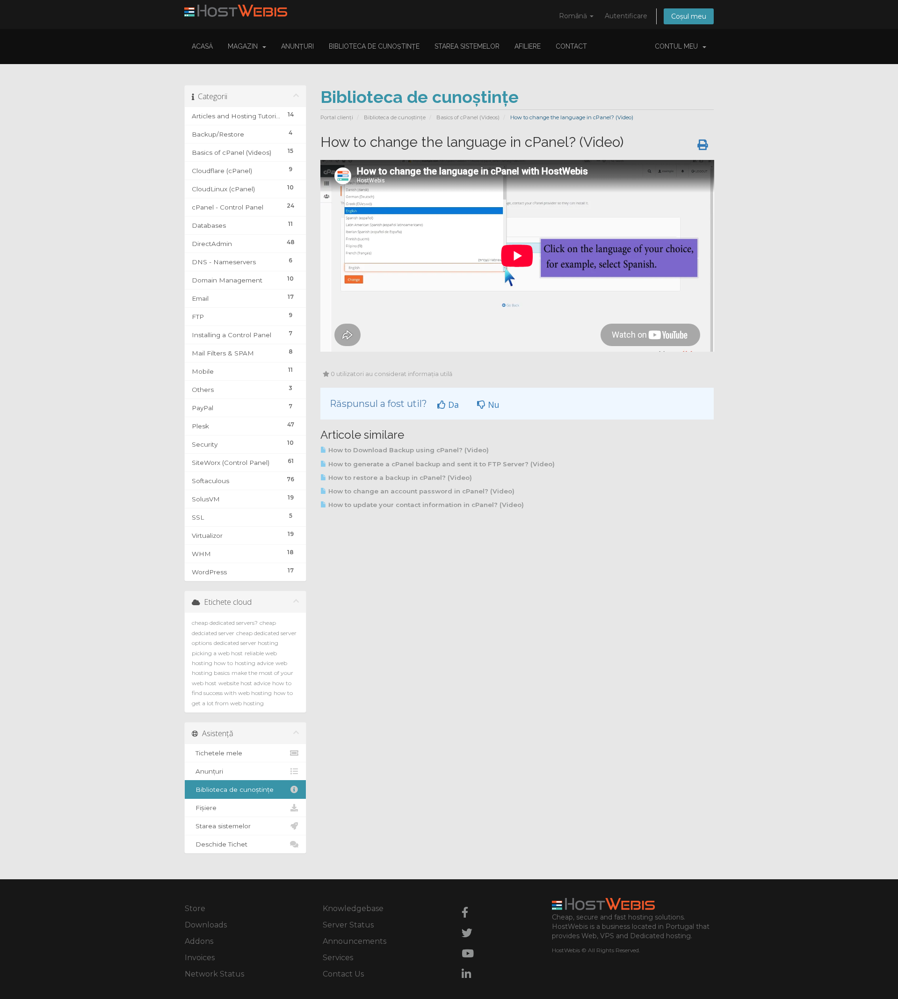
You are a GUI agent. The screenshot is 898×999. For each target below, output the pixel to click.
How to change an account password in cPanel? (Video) (420, 491)
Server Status (348, 924)
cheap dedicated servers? (225, 622)
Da (452, 404)
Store (195, 908)
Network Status (214, 974)
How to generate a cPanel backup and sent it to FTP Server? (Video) (440, 464)
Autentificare (626, 16)
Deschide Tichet (219, 844)
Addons (199, 941)
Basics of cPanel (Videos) (468, 117)
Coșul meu (688, 16)
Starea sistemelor (467, 46)
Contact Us (343, 974)
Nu (492, 404)
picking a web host (217, 653)
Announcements (354, 941)
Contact (571, 46)
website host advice (244, 683)
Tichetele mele (217, 753)
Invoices (200, 957)
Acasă (202, 46)
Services (338, 957)
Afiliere (527, 46)
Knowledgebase (353, 908)
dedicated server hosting (246, 642)
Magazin (244, 46)
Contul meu (678, 46)
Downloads (206, 924)
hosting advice (254, 662)
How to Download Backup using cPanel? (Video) (407, 450)
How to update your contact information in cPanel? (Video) (425, 504)
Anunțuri (297, 46)
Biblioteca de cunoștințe (374, 46)
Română (574, 16)
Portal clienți (336, 117)
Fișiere (204, 807)
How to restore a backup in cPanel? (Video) (399, 477)
